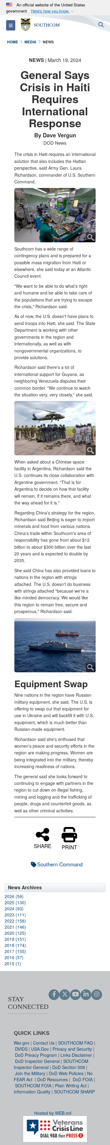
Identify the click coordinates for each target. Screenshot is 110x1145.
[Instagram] (96, 994)
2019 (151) (15, 939)
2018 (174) (15, 945)
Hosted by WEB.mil (52, 1113)
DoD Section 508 (68, 1067)
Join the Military (30, 1073)
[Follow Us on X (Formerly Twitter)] (64, 994)
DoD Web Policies (66, 1073)
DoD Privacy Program (36, 1055)
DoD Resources (52, 1079)
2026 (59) (14, 896)
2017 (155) (15, 951)
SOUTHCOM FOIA (33, 1085)
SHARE (42, 845)
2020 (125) (15, 933)
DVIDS (21, 1049)
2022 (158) (15, 921)
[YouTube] (75, 994)
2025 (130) (15, 902)
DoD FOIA (83, 1079)
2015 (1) (13, 963)
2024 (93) (14, 908)
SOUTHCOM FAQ (75, 1043)
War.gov (21, 1043)
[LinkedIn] (86, 994)
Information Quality (32, 1092)
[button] (53, 11)
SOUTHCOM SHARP (74, 1092)
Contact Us (43, 1043)
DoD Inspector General (37, 1061)
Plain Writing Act (70, 1085)
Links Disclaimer (76, 1055)
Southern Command (59, 864)
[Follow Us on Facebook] (54, 994)
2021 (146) (15, 927)
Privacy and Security (72, 1049)
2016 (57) (14, 957)
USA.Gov (40, 1049)
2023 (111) (15, 915)
